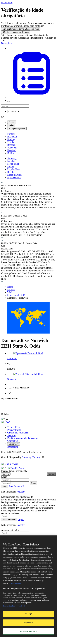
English (12, 122)
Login (4, 486)
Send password (9, 519)
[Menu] (8, 101)
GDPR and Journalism (18, 432)
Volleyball (12, 147)
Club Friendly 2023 (16, 295)
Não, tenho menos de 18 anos (15, 32)
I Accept (28, 614)
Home (10, 286)
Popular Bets (13, 169)
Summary (12, 158)
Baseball (11, 145)
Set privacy (14, 444)
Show (33, 483)
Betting (10, 153)
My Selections (14, 177)
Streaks (10, 166)
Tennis (10, 142)
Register (20, 491)
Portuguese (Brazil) (17, 128)
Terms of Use (13, 427)
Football (11, 134)
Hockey (11, 139)
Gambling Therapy (31, 457)
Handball (11, 150)
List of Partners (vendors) (14, 606)
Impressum (12, 447)
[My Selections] (31, 97)
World (10, 292)
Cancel (51, 474)
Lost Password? (16, 486)
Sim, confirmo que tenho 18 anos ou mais (20, 29)
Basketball (12, 136)
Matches (11, 161)
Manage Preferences (28, 631)
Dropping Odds (14, 174)
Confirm (5, 474)
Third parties (15, 584)
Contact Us (12, 441)
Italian (11, 125)
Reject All (28, 622)
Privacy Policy (14, 430)
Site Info (11, 435)
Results (10, 172)
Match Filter (13, 163)
